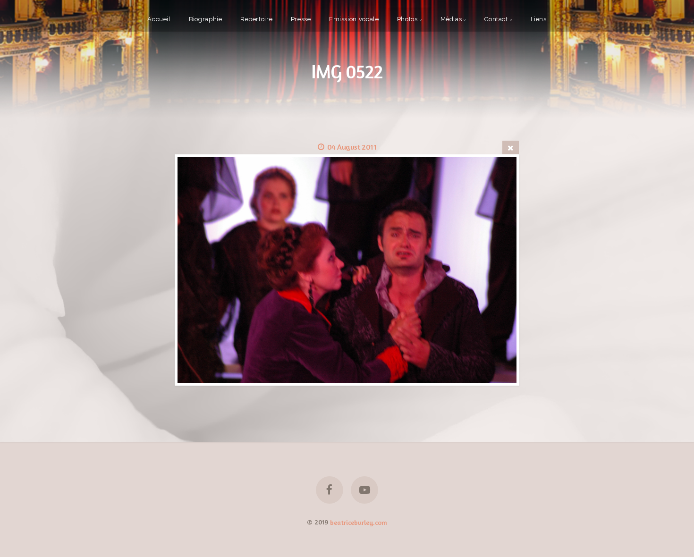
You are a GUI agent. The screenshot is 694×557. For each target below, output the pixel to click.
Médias (451, 19)
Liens (539, 19)
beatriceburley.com (358, 522)
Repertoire (256, 19)
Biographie (205, 19)
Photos (407, 19)
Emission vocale (354, 19)
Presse (301, 19)
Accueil (158, 19)
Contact (496, 19)
